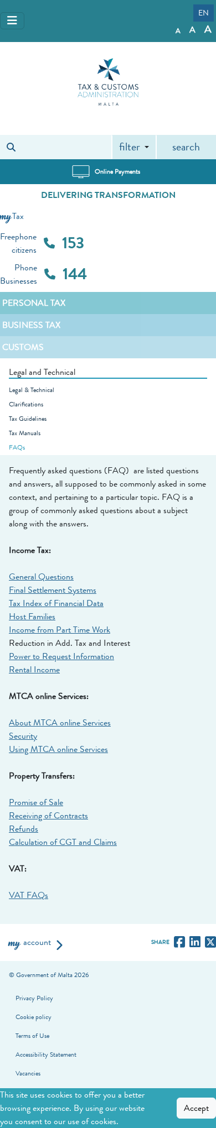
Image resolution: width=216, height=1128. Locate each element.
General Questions (41, 576)
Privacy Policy (34, 998)
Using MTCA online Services (58, 749)
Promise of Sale (36, 802)
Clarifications (26, 404)
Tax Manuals (24, 433)
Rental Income (34, 669)
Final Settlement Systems (52, 590)
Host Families (32, 616)
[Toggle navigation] (12, 20)
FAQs (17, 447)
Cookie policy (34, 1017)
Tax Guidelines (28, 419)
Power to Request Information (61, 656)
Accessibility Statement (46, 1054)
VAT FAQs (28, 895)
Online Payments (117, 171)
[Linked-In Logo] (197, 942)
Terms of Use (32, 1036)
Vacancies (28, 1073)
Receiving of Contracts (48, 815)
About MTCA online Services (60, 722)
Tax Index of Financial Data (56, 603)
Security (23, 736)
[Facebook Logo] (181, 942)
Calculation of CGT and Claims (63, 842)
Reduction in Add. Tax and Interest (69, 643)
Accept (196, 1108)
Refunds (23, 828)
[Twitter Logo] (210, 942)
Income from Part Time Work (59, 629)
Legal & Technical (31, 390)
